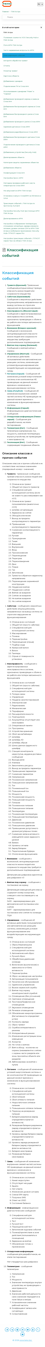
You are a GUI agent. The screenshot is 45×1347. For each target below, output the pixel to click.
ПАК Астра (15, 11)
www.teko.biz (26, 1340)
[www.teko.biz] (6, 4)
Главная (5, 11)
